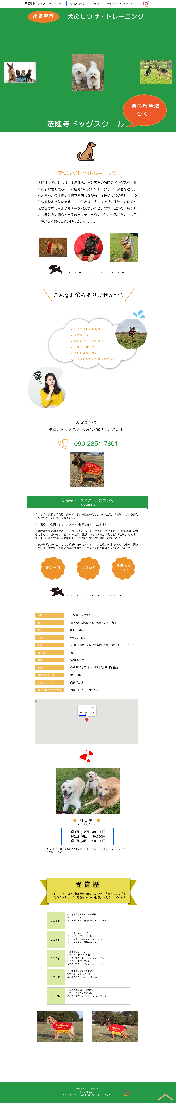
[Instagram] (146, 4)
